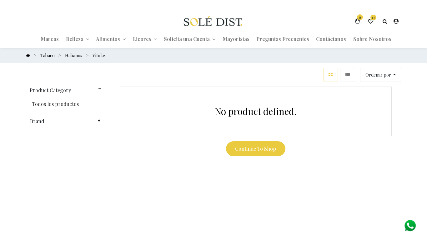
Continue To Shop (255, 148)
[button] (380, 75)
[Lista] (347, 75)
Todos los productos (55, 104)
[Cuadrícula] (330, 75)
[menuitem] (49, 39)
